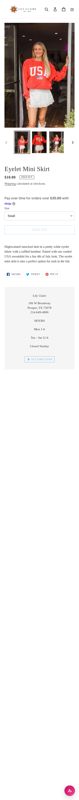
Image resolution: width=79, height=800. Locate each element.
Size (6, 208)
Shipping (10, 183)
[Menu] (72, 9)
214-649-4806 (39, 312)
